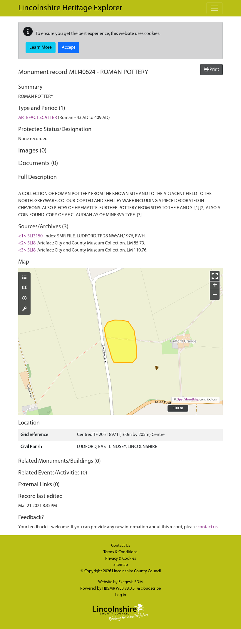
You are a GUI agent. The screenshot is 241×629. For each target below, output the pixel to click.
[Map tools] (24, 309)
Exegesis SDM (130, 582)
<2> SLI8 (27, 243)
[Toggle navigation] (214, 8)
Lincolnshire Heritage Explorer (70, 8)
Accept (68, 47)
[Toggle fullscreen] (215, 276)
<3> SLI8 (27, 250)
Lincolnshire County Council (136, 571)
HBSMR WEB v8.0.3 (118, 588)
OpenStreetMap (188, 399)
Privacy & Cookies (120, 558)
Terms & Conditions (120, 552)
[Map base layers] (24, 288)
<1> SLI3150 (30, 236)
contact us (207, 527)
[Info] (24, 298)
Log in (120, 595)
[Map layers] (24, 278)
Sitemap (120, 565)
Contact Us (120, 546)
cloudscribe (151, 588)
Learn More (40, 47)
